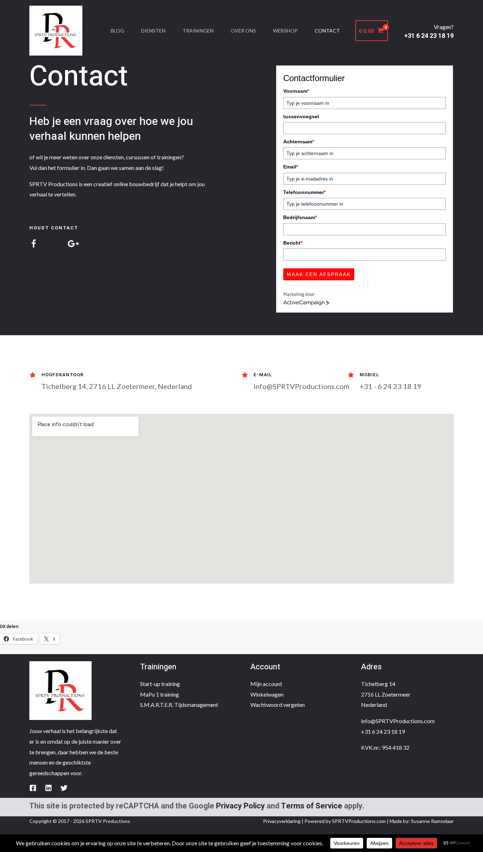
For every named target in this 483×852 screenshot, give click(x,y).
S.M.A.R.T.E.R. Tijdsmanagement (179, 704)
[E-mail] (245, 375)
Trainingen (198, 31)
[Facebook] (32, 787)
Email (290, 167)
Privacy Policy (240, 806)
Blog (117, 31)
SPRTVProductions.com (359, 821)
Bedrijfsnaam (300, 217)
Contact (327, 31)
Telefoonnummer (304, 192)
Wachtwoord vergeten (277, 704)
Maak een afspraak (319, 274)
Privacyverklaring (282, 821)
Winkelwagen (267, 694)
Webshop (285, 31)
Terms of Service (311, 806)
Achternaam (298, 141)
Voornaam (296, 91)
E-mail (263, 374)
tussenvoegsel (301, 116)
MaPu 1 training (159, 694)
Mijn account (266, 683)
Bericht (292, 243)
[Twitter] (64, 787)
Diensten (153, 31)
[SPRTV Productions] (55, 30)
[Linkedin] (48, 787)
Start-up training (160, 683)
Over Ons (243, 31)
